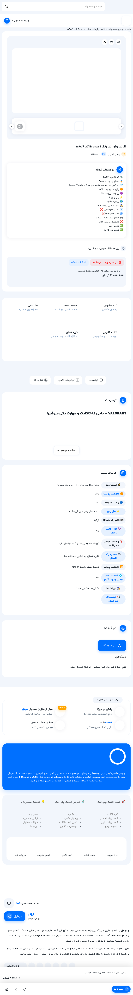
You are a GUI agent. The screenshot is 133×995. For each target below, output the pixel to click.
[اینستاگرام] (31, 966)
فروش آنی (20, 855)
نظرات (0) (38, 380)
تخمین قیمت (43, 855)
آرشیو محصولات (116, 29)
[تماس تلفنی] (64, 966)
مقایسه (104, 42)
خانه (129, 29)
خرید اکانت (89, 855)
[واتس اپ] (39, 966)
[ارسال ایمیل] (72, 966)
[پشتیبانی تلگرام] (56, 966)
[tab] (94, 380)
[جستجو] (6, 6)
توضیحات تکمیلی (65, 380)
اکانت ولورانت (104, 248)
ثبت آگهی (66, 855)
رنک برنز (92, 248)
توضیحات (93, 380)
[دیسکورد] (48, 966)
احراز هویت (112, 855)
